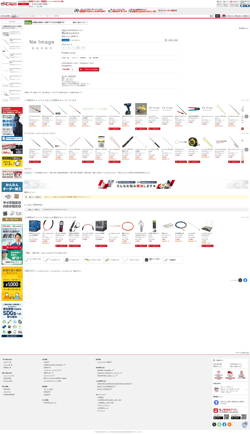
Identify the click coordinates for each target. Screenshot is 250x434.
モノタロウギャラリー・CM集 (52, 381)
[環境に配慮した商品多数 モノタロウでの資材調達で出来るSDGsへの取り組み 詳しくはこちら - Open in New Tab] (12, 337)
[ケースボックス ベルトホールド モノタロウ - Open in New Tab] (207, 226)
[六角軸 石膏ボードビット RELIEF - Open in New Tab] (154, 226)
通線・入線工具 (97, 172)
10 (83, 47)
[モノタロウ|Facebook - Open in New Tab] (224, 426)
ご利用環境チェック (103, 408)
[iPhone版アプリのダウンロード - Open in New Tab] (221, 417)
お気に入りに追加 (173, 40)
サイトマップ (101, 410)
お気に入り (246, 15)
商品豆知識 (7, 389)
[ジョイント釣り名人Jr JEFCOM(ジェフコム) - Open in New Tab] (114, 142)
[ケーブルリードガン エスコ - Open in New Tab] (141, 109)
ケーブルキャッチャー (110, 172)
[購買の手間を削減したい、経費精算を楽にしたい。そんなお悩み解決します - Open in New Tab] (136, 184)
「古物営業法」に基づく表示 (105, 402)
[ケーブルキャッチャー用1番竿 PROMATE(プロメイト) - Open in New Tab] (88, 109)
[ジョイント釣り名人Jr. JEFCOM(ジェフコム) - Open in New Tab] (167, 142)
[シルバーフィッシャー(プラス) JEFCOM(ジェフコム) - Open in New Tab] (35, 142)
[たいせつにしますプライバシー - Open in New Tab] (244, 424)
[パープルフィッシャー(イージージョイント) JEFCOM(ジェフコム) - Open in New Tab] (48, 142)
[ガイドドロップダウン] (235, 5)
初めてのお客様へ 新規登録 (40, 4)
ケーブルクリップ (67, 271)
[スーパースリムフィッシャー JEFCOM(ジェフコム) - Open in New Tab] (114, 109)
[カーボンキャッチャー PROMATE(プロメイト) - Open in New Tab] (234, 109)
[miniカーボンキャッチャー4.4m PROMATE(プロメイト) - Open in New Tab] (48, 109)
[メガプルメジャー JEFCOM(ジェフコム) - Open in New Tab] (194, 142)
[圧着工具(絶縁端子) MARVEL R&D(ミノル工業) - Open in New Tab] (194, 109)
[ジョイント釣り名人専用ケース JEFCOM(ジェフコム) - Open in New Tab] (128, 142)
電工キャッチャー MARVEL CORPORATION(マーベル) (134, 172)
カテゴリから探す (5, 15)
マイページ (21, 6)
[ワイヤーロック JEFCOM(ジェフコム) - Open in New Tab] (181, 142)
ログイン (23, 3)
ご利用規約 (100, 397)
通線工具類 (87, 172)
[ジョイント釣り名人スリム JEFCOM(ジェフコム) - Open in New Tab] (221, 109)
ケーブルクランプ (56, 271)
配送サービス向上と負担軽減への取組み (55, 378)
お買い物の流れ (217, 364)
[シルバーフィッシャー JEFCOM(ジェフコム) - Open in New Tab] (61, 109)
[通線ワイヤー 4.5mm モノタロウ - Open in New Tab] (128, 226)
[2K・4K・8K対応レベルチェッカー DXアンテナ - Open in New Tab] (61, 226)
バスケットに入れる (91, 69)
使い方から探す (8, 381)
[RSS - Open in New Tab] (229, 426)
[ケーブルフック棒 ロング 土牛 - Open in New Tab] (154, 142)
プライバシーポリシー (103, 405)
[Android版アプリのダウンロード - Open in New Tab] (239, 417)
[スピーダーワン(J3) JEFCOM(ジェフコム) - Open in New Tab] (88, 226)
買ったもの (238, 15)
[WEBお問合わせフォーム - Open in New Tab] (219, 3)
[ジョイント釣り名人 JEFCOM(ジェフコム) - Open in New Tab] (207, 142)
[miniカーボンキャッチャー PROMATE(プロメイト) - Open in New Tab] (181, 109)
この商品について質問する (33, 209)
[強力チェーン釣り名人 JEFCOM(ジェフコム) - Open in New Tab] (101, 142)
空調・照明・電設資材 (76, 172)
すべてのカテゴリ (24, 15)
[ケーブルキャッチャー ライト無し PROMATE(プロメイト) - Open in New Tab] (74, 109)
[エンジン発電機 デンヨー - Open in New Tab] (101, 226)
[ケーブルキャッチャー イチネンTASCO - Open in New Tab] (114, 226)
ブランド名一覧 (8, 365)
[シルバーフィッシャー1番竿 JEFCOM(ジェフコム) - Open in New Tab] (141, 142)
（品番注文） (14, 16)
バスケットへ (115, 128)
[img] (9, 3)
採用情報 (44, 386)
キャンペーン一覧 (9, 375)
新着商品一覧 (7, 367)
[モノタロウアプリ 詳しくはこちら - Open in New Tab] (230, 410)
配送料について (217, 366)
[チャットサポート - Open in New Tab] (226, 3)
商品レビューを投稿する (70, 36)
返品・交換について (236, 366)
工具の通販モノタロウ (41, 172)
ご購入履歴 (39, 6)
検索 (217, 16)
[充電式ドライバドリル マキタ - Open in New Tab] (128, 109)
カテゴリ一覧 (7, 362)
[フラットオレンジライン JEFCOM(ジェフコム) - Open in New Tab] (48, 226)
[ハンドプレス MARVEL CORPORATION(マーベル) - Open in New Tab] (154, 109)
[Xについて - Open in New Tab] (214, 426)
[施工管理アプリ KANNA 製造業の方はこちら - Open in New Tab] (12, 264)
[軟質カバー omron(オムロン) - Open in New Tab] (167, 226)
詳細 (211, 16)
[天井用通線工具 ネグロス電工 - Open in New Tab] (181, 226)
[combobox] (120, 16)
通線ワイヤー (77, 271)
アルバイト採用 (48, 389)
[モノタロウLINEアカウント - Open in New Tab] (219, 426)
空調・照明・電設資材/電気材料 (59, 172)
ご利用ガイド (219, 360)
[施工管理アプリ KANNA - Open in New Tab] (12, 249)
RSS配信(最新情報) (9, 394)
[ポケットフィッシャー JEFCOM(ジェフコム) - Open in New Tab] (234, 142)
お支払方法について (236, 364)
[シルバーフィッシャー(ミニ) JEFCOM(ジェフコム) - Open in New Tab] (61, 142)
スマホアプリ (7, 392)
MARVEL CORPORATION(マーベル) (72, 30)
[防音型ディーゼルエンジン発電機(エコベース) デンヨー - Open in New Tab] (35, 226)
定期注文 (31, 6)
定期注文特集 (7, 378)
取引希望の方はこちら (50, 402)
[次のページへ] (246, 116)
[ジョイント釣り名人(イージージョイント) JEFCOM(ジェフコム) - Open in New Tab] (221, 142)
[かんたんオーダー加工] (12, 221)
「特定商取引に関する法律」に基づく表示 (109, 400)
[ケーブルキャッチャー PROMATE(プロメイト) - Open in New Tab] (35, 109)
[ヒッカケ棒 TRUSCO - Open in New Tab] (194, 226)
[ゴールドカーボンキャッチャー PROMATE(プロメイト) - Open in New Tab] (101, 109)
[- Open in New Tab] (218, 375)
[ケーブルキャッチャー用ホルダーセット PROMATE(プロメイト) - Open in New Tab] (141, 226)
